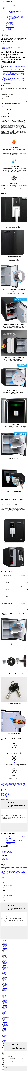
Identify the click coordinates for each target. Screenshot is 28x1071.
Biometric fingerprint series (14, 14)
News (7, 31)
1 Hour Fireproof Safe (5, 790)
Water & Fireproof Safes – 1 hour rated (14, 16)
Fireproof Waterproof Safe (20, 873)
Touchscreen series (13, 13)
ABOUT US (14, 750)
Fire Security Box (4, 796)
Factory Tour (9, 28)
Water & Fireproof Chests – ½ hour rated (15, 17)
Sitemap (6, 872)
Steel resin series (6, 48)
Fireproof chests (9, 22)
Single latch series (12, 19)
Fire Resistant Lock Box (6, 794)
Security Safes (9, 23)
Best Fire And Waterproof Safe (7, 791)
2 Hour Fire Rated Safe (15, 874)
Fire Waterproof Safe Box (6, 798)
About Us (5, 25)
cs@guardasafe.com (7, 895)
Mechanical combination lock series (16, 11)
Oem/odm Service (10, 27)
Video (4, 34)
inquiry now (3, 870)
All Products (23, 874)
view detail (8, 843)
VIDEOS (14, 775)
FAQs (7, 33)
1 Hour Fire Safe (4, 789)
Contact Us (5, 35)
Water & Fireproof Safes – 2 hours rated (14, 10)
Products (5, 8)
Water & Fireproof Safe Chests (9, 46)
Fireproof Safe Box (5, 799)
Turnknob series (12, 18)
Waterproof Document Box (9, 873)
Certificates (8, 29)
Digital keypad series (13, 12)
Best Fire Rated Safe (5, 793)
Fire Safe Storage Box (5, 795)
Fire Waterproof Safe (5, 874)
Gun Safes (11, 24)
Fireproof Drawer (10, 21)
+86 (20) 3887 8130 (7, 885)
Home (4, 7)
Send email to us (4, 106)
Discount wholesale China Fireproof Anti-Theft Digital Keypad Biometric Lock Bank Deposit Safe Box (13, 784)
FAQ (14, 762)
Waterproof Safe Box (13, 872)
